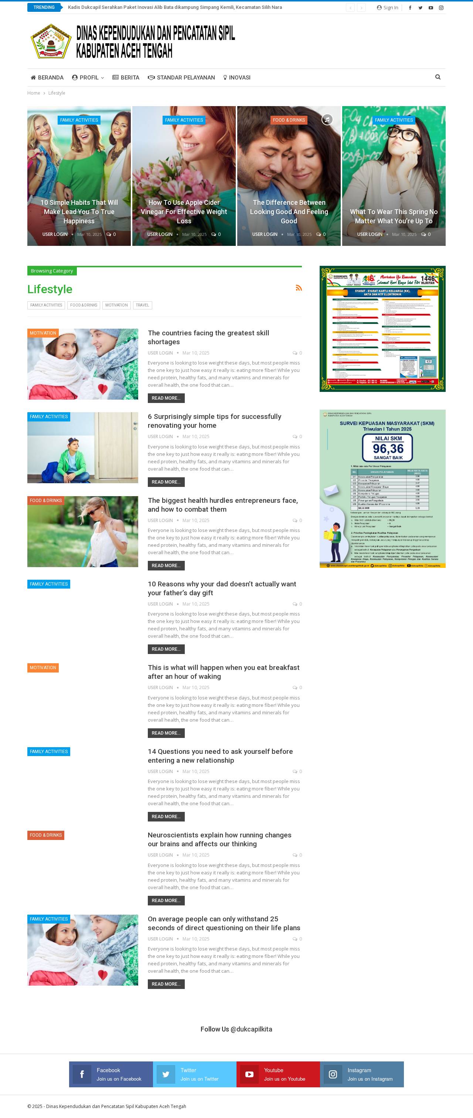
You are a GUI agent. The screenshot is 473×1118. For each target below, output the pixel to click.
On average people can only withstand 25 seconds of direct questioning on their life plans (224, 923)
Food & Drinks (289, 120)
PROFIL (89, 77)
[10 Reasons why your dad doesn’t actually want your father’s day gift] (82, 615)
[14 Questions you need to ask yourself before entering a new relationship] (82, 782)
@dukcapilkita (251, 1029)
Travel (142, 305)
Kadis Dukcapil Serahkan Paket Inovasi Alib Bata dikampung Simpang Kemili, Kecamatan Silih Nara (175, 7)
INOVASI (240, 77)
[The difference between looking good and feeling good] (288, 176)
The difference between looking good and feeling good (289, 212)
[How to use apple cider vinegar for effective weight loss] (184, 176)
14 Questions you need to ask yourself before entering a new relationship (220, 756)
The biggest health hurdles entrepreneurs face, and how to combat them (223, 505)
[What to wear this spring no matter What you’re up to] (393, 176)
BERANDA (51, 77)
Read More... (166, 398)
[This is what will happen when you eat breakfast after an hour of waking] (82, 698)
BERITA (130, 77)
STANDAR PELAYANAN (186, 77)
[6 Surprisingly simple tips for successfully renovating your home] (82, 447)
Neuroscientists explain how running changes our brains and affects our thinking (220, 839)
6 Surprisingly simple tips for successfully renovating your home (214, 421)
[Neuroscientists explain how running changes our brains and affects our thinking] (82, 866)
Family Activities (79, 120)
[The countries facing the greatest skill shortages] (82, 364)
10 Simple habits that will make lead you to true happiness (79, 212)
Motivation (116, 305)
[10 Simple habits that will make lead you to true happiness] (79, 176)
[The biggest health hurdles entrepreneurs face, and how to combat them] (82, 531)
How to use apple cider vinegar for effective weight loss (184, 212)
